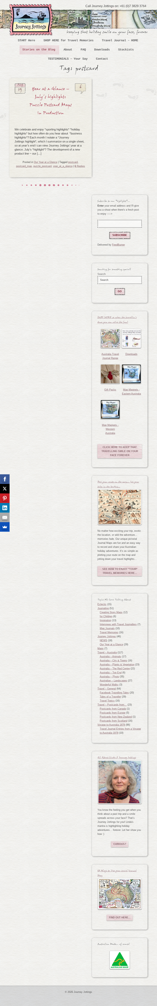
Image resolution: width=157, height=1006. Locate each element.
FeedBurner (118, 244)
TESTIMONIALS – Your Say (68, 59)
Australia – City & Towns (113, 660)
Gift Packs (110, 389)
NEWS (103, 640)
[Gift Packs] (110, 373)
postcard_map (24, 166)
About (68, 49)
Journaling (103, 608)
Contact (102, 59)
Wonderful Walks (109, 684)
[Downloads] (131, 338)
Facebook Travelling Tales (114, 692)
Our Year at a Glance (45, 162)
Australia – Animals (110, 656)
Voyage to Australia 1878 (111, 724)
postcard (73, 162)
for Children (106, 616)
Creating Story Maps (111, 612)
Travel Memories (109, 632)
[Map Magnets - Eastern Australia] (131, 373)
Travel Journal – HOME (120, 40)
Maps (100, 648)
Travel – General (106, 688)
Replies (80, 166)
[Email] (5, 517)
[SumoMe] (5, 527)
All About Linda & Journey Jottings (116, 758)
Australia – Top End (111, 672)
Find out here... (120, 917)
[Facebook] (5, 479)
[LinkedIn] (5, 508)
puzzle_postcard (42, 166)
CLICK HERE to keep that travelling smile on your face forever (119, 451)
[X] (5, 488)
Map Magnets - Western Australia (110, 429)
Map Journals (107, 628)
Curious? (119, 844)
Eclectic (101, 604)
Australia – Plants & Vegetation (117, 664)
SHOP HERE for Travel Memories (69, 40)
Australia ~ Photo (109, 676)
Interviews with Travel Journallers (118, 624)
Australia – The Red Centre (115, 668)
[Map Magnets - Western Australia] (110, 409)
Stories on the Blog (39, 49)
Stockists (126, 49)
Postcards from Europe (112, 712)
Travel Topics (107, 700)
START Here (26, 40)
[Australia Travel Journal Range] (110, 338)
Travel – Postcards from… (112, 704)
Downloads (102, 49)
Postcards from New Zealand (116, 716)
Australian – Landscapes (113, 680)
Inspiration (105, 620)
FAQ (83, 49)
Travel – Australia (107, 652)
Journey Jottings (32, 10)
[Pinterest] (5, 498)
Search (101, 274)
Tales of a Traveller (110, 696)
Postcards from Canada (113, 708)
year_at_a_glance (63, 166)
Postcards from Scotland (113, 720)
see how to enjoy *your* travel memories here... (119, 571)
